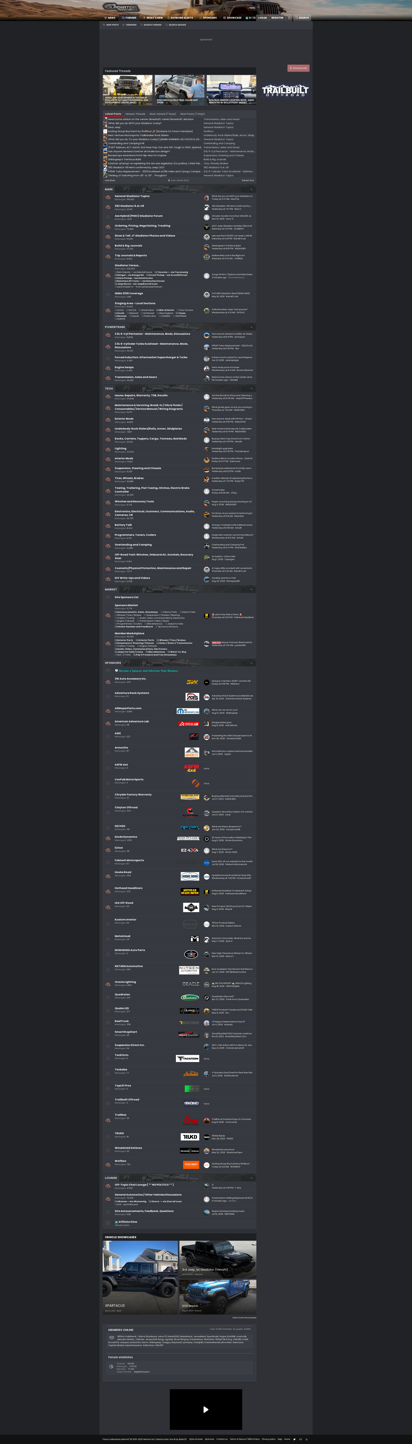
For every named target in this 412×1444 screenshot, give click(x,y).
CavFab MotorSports (129, 779)
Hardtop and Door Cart (224, 577)
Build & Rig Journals (128, 245)
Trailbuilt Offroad (127, 1099)
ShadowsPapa (234, 1152)
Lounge (111, 1178)
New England (166, 313)
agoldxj (169, 1339)
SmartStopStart (126, 1032)
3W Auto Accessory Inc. (130, 679)
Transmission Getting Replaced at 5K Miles (234, 1197)
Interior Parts (188, 612)
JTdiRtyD (238, 258)
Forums (131, 17)
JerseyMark (200, 1336)
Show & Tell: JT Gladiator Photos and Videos (145, 236)
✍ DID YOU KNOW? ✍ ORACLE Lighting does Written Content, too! (245, 983)
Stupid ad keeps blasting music (228, 1211)
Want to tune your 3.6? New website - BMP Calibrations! (230, 101)
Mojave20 (177, 1342)
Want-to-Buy (178, 651)
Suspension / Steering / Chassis (135, 643)
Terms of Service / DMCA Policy (245, 1439)
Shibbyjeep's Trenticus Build (226, 245)
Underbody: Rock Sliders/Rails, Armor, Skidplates (148, 429)
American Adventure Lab (132, 721)
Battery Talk (123, 525)
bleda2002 (173, 1336)
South (120, 313)
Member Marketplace (129, 633)
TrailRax (120, 1115)
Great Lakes (147, 310)
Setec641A (240, 421)
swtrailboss (231, 725)
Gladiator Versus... (127, 265)
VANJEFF (159, 1345)
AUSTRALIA (181, 316)
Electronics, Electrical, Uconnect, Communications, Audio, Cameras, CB (155, 513)
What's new (155, 17)
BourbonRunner (245, 370)
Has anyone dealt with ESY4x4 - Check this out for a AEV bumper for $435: (250, 418)
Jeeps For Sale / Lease (130, 651)
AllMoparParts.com (128, 708)
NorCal (132, 310)
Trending (131, 24)
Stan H (237, 209)
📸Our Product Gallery (223, 922)
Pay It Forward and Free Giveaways (156, 654)
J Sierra (141, 1336)
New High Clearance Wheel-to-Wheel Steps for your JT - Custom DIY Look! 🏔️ (252, 953)
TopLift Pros (123, 1085)
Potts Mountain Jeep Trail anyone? (230, 309)
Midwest (134, 313)
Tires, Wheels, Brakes (129, 478)
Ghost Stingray (181, 1339)
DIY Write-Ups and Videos (132, 578)
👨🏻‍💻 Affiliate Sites (126, 1222)
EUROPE (121, 318)
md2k (238, 471)
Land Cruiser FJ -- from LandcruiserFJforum (139, 286)
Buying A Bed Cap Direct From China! (231, 438)
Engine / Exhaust (125, 620)
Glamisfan (209, 1339)
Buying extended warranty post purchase (233, 796)
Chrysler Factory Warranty (133, 794)
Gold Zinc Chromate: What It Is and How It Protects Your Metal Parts (246, 938)
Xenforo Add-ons (171, 1439)
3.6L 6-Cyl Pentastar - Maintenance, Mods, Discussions (152, 334)
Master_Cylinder (135, 1339)
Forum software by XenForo (129, 1439)
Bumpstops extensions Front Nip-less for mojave (237, 468)
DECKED (120, 826)
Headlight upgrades (222, 448)
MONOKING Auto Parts (130, 950)
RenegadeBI (233, 581)
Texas (182, 313)
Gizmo (145, 1342)
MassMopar (186, 1336)
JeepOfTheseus (244, 398)
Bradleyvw (151, 1336)
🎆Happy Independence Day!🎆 (228, 1021)
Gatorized (235, 461)
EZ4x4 (119, 848)
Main (108, 189)
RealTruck (122, 1021)
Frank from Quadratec (237, 999)
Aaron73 (162, 1336)
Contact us (222, 1439)
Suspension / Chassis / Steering (163, 615)
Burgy (161, 1339)
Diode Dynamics (126, 837)
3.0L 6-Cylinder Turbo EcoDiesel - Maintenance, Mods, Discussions (151, 345)
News (111, 17)
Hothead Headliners (128, 888)
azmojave (239, 336)
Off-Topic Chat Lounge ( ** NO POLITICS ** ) (144, 1185)
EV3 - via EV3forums (127, 1204)
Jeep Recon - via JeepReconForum (137, 283)
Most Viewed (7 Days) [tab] (163, 114)
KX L (227, 1012)
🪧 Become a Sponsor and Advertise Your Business (146, 670)
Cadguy (166, 1342)
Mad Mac (239, 516)
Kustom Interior (125, 919)
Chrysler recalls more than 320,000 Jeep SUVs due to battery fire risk (247, 215)
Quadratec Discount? (223, 996)
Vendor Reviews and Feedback (135, 626)
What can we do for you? (225, 709)
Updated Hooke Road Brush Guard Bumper (234, 875)
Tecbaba (121, 1069)
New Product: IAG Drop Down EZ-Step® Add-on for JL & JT (241, 906)
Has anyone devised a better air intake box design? (239, 333)
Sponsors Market (126, 605)
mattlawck (130, 1336)
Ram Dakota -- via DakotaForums (134, 272)
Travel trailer (218, 489)
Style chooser (196, 1439)
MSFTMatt (229, 1213)
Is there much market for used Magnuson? (234, 357)
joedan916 (240, 645)
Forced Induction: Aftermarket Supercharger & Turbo (151, 357)
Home (287, 1439)
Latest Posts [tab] (113, 114)
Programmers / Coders (129, 623)
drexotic (228, 1024)
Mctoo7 (230, 956)
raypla (227, 754)
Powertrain (115, 327)
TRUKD (119, 1133)
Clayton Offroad (126, 807)
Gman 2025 (231, 852)
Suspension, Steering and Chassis (138, 468)
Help (280, 1439)
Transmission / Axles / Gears (154, 620)
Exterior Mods (124, 419)
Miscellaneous (154, 623)
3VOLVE (241, 312)
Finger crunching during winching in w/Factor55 (236, 501)
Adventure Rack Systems (132, 693)
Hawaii (135, 316)
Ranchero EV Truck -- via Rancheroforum (141, 281)
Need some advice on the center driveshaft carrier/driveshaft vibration (249, 377)
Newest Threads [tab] (135, 114)
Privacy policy (269, 1439)
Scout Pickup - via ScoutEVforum (168, 275)
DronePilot (113, 1342)
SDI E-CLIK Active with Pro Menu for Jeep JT (234, 1045)
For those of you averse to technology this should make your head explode (251, 513)
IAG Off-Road (124, 903)
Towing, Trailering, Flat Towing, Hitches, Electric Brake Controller (152, 489)
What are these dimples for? (227, 826)
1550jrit (218, 1339)
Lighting (120, 448)
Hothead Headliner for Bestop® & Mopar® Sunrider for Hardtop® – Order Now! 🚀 (253, 890)
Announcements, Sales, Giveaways (137, 612)
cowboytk (241, 1336)
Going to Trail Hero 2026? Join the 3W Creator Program (240, 680)
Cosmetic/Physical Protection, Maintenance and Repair (153, 568)
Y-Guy (238, 1187)
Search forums (152, 24)
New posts (112, 24)
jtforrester (226, 1342)
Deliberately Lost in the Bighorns (228, 255)
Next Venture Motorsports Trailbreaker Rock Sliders (238, 428)
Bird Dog (227, 1339)
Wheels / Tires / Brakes (129, 615)
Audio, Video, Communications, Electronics (162, 617)
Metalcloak (123, 936)
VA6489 (233, 379)
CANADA (165, 316)
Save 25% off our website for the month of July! (236, 861)
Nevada (121, 316)
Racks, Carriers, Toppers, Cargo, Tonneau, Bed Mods (151, 438)
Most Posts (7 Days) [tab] (193, 114)
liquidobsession (133, 1345)
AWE (118, 733)
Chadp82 (198, 1342)
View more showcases (244, 1317)
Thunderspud (242, 451)
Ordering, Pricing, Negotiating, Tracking (142, 226)
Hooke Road (123, 872)
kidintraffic (230, 798)
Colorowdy (231, 1122)
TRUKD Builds (218, 1135)
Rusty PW (239, 481)
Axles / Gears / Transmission (175, 643)
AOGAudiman (231, 1075)
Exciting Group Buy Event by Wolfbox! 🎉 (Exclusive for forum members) (249, 1163)
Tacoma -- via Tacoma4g (173, 272)
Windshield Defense (128, 1148)
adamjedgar (232, 360)
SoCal (120, 310)
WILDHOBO (240, 248)
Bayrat (228, 909)
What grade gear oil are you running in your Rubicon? (239, 407)
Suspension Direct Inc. (130, 1045)
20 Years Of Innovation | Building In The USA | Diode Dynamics (243, 837)
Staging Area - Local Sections (135, 303)
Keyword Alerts (182, 17)
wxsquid (124, 1342)
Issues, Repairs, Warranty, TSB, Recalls (141, 395)
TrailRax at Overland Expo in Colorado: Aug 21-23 (237, 1119)
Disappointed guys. (222, 722)
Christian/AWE (233, 738)
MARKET (111, 589)
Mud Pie (235, 199)
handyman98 (233, 829)
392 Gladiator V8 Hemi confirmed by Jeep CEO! (236, 205)
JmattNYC (239, 228)
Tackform (121, 1055)
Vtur (237, 348)
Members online (120, 1330)
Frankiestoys (196, 1339)
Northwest (149, 313)
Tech (109, 388)
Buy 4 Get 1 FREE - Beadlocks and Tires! (178, 100)
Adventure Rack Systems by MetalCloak (232, 695)
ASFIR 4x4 (121, 765)
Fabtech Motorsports (129, 860)
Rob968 (231, 1336)
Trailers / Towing (126, 617)
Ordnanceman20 (235, 1047)
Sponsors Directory (168, 626)
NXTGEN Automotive (129, 966)
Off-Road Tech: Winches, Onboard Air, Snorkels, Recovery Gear (154, 556)
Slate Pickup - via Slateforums (135, 278)
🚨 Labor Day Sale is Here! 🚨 (227, 614)
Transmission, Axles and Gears (136, 377)
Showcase (234, 17)
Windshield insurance (223, 1149)
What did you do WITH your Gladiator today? (235, 196)
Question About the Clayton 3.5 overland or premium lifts (241, 811)
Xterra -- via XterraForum (167, 1201)
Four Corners (186, 310)
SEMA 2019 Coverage (129, 293)
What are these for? (222, 849)
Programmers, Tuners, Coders (135, 535)
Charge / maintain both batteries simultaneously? (238, 524)
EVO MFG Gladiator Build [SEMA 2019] (231, 293)
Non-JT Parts (124, 654)
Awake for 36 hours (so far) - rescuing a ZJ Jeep (127, 101)
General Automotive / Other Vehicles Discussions (148, 1195)
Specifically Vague (216, 1336)
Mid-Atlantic (166, 310)
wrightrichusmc (142, 1371)
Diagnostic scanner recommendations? (233, 534)
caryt (227, 814)
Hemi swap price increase (225, 367)
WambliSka (241, 547)
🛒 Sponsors (208, 17)
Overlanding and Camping (133, 545)
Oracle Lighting (125, 982)
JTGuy (234, 492)
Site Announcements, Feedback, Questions (144, 1211)
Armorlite (121, 747)
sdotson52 (135, 1342)
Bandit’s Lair (240, 238)
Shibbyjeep (232, 712)
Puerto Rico (150, 316)
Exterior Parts (170, 612)
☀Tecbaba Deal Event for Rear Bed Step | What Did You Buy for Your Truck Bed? (253, 1072)
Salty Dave (148, 1345)
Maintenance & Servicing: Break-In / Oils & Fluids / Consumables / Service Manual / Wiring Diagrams (149, 407)
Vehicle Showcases (120, 1237)
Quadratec (122, 994)
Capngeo (230, 559)
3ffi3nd (120, 1336)
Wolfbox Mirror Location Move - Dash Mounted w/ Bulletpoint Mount (246, 458)
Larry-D (230, 218)
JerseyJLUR (151, 1339)
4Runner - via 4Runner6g (131, 1201)
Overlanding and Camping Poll (228, 544)
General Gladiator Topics (132, 196)
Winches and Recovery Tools (134, 501)
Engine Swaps (124, 367)
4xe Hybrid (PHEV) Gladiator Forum (139, 216)
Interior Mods (124, 458)
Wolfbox (120, 1161)
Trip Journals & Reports (131, 255)
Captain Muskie (116, 1345)
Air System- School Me (223, 556)
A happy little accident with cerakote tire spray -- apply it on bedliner (247, 568)
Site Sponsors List (127, 597)
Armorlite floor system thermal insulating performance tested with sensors (250, 751)
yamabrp (188, 1342)
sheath (238, 441)
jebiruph (121, 1339)
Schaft (238, 527)
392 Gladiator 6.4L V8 (129, 206)
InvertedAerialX (212, 1342)
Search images (177, 24)
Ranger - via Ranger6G (130, 275)
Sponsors (113, 663)
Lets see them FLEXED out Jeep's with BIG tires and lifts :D (240, 235)
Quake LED (122, 1008)
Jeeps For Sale (175, 623)
